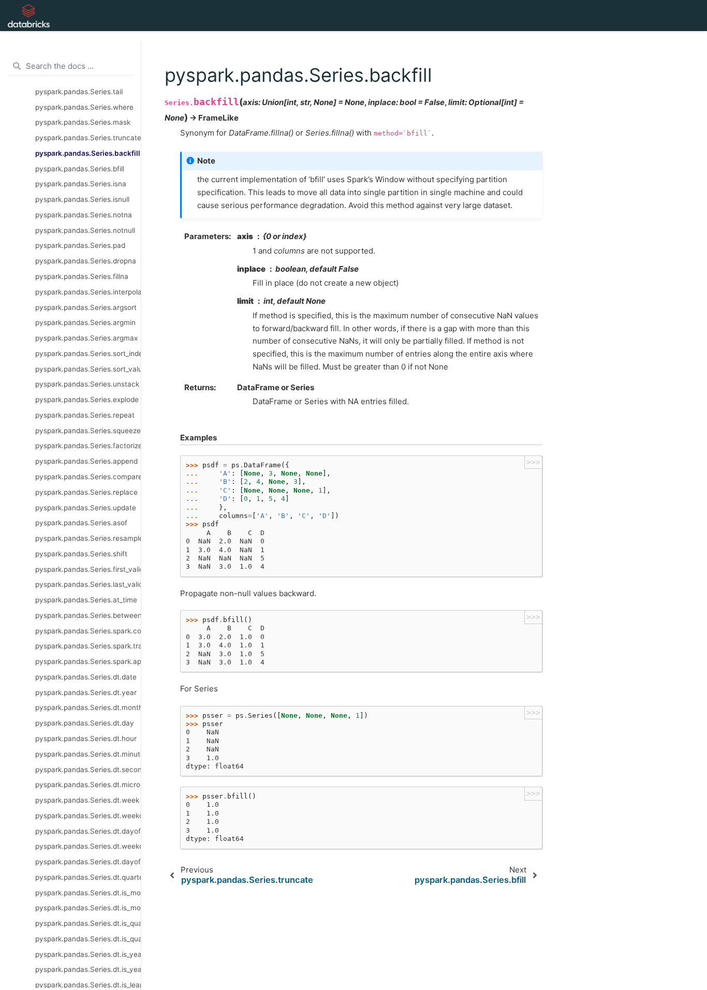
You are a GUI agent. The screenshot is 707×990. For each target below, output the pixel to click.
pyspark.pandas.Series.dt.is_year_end (88, 969)
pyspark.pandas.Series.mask (82, 122)
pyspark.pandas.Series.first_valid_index (88, 569)
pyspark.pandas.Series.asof (81, 523)
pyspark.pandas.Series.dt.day (84, 723)
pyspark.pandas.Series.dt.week (87, 800)
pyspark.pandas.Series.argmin (85, 322)
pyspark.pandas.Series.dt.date (86, 676)
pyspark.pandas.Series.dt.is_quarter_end (88, 938)
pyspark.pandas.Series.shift (81, 553)
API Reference (220, 15)
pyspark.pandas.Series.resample (88, 538)
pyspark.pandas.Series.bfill (79, 168)
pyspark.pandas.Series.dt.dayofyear (88, 862)
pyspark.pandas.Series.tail (79, 91)
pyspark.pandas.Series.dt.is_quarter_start (88, 923)
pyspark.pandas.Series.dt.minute (88, 753)
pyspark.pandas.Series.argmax (86, 338)
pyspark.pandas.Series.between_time (88, 615)
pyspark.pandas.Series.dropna (85, 261)
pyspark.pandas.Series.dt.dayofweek (88, 830)
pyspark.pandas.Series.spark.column (88, 630)
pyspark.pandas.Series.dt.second (88, 769)
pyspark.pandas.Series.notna (83, 214)
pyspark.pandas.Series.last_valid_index (88, 584)
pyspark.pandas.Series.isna (80, 184)
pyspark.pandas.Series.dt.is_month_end (88, 908)
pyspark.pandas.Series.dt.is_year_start (88, 954)
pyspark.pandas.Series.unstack (87, 384)
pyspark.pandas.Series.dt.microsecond (88, 784)
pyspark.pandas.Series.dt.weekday (88, 846)
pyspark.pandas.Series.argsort (86, 307)
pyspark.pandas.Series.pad (80, 245)
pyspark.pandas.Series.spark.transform (88, 646)
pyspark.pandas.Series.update (85, 507)
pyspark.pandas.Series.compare (88, 476)
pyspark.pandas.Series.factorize (88, 445)
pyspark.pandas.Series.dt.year (86, 692)
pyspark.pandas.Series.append (86, 461)
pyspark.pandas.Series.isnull (82, 199)
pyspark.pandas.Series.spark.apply (88, 661)
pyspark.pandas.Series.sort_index (88, 353)
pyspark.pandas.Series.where (84, 106)
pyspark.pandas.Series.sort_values (88, 368)
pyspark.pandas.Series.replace (86, 491)
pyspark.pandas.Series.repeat (85, 414)
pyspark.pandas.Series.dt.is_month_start (88, 892)
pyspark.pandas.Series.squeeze (88, 430)
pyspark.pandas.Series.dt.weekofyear (88, 815)
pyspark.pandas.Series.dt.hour (86, 738)
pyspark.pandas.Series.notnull (85, 230)
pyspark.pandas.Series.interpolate (88, 291)
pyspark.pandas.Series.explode (87, 399)
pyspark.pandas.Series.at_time (86, 600)
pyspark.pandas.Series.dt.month (88, 707)
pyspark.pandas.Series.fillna (81, 276)
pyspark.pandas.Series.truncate (88, 138)
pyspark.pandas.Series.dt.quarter (88, 877)
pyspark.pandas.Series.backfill (87, 153)
